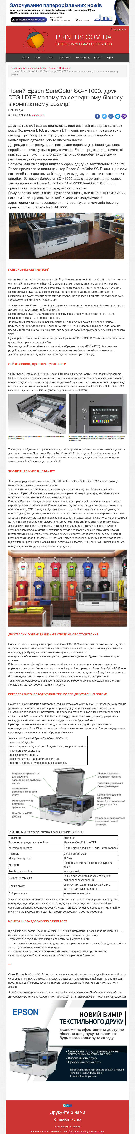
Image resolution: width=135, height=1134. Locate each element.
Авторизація (119, 29)
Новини (25, 57)
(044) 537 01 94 (95, 1131)
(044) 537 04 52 (77, 1131)
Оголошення (65, 57)
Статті (37, 57)
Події (50, 57)
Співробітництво (67, 1119)
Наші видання (82, 57)
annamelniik (38, 115)
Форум (110, 57)
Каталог (98, 57)
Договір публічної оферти (67, 1126)
